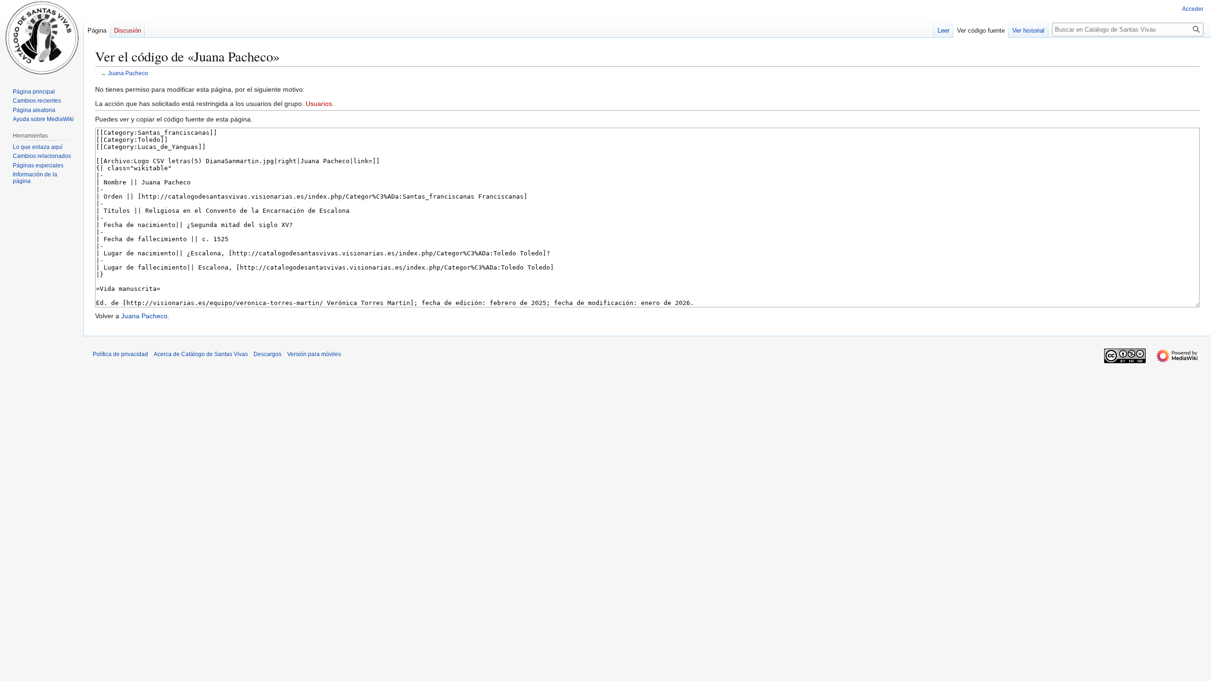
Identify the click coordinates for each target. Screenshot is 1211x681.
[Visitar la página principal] (41, 38)
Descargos (267, 354)
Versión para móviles (314, 354)
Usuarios (319, 103)
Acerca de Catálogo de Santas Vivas (201, 354)
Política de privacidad (120, 354)
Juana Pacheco (128, 73)
